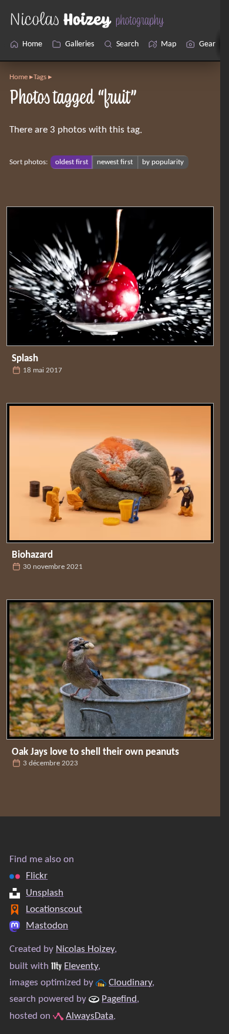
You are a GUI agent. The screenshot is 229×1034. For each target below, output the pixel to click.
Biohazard (32, 555)
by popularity (163, 162)
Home (18, 77)
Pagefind (119, 999)
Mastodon (47, 926)
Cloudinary (130, 983)
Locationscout (54, 909)
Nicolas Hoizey (85, 949)
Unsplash (44, 893)
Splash (25, 359)
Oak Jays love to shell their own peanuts (95, 752)
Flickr (37, 876)
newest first (115, 162)
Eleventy (81, 966)
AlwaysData (89, 1016)
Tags (39, 77)
